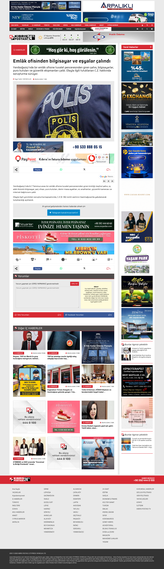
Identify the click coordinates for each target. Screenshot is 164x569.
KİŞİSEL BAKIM (108, 512)
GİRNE (46, 489)
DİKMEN (76, 495)
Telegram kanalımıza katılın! (65, 212)
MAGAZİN (106, 535)
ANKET (101, 25)
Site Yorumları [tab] (23, 315)
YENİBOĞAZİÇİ (78, 532)
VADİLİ (75, 512)
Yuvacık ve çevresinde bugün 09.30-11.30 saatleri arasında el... (141, 440)
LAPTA (75, 502)
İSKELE (46, 499)
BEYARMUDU (78, 522)
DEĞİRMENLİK (49, 522)
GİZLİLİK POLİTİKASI (144, 492)
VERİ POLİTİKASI (143, 495)
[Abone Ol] (106, 176)
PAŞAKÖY (76, 519)
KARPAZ (47, 509)
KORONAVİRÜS (108, 519)
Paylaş (37, 169)
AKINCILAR (48, 515)
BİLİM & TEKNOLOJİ (110, 528)
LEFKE (46, 505)
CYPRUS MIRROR (112, 25)
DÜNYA (65, 25)
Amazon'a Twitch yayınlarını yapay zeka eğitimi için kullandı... (141, 350)
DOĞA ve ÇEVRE (108, 532)
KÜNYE (139, 502)
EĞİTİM (22, 29)
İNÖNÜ (75, 525)
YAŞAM (105, 542)
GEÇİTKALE (77, 515)
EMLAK (105, 509)
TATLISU (76, 509)
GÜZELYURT (48, 502)
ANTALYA (15, 522)
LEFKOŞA (47, 492)
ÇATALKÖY (77, 492)
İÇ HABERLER (36, 25)
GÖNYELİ (47, 512)
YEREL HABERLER (90, 25)
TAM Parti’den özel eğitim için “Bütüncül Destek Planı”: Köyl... (142, 446)
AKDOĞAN (77, 505)
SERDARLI (77, 528)
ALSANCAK (77, 489)
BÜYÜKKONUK (49, 525)
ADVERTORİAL (108, 525)
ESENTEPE (77, 499)
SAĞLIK (30, 29)
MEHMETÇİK (48, 528)
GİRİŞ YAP (75, 284)
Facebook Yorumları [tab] (75, 315)
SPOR (105, 515)
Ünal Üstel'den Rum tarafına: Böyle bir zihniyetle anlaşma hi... (141, 357)
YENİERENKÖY (49, 532)
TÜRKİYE (46, 25)
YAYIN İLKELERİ (142, 499)
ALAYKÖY (47, 519)
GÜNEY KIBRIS (108, 522)
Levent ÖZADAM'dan (101, 29)
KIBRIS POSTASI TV (144, 509)
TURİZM (68, 29)
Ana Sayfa (16, 489)
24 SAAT (14, 29)
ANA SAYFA (14, 25)
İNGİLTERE (56, 25)
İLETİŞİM (140, 505)
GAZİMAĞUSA (49, 495)
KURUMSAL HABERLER (145, 489)
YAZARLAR (25, 25)
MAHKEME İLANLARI (110, 538)
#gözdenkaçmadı (80, 29)
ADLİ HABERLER (76, 25)
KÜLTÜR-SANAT (58, 29)
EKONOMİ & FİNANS (42, 29)
